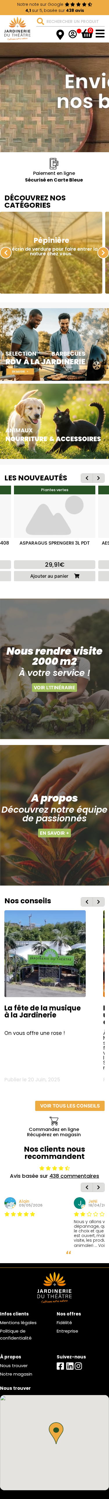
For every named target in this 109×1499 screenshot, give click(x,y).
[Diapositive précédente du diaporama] (6, 252)
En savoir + (54, 833)
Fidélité (64, 1323)
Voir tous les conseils (70, 1106)
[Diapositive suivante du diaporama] (103, 252)
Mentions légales (18, 1323)
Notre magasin (16, 1374)
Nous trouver (14, 1365)
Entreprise (67, 1331)
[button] (56, 1433)
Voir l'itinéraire (54, 687)
